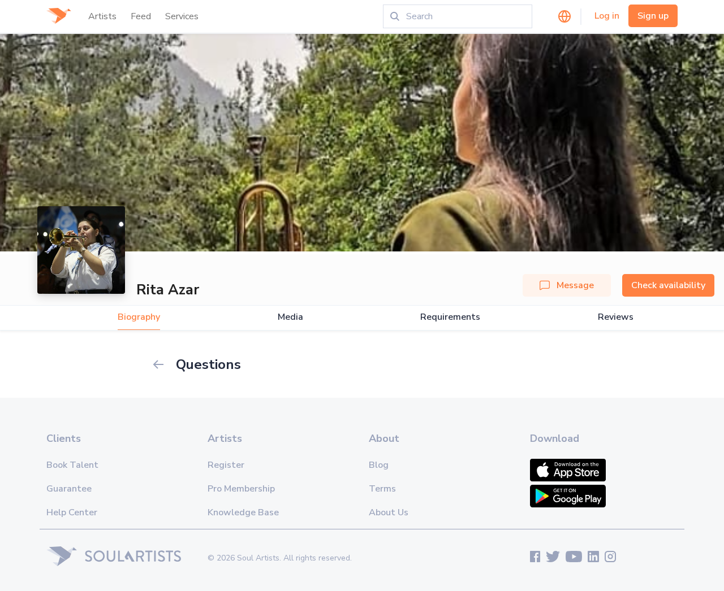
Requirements (450, 317)
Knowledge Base (243, 512)
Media (290, 317)
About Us (388, 512)
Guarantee (69, 488)
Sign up (653, 16)
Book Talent (72, 465)
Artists (102, 16)
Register (226, 465)
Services (182, 16)
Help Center (71, 512)
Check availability (668, 285)
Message (575, 285)
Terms (382, 488)
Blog (379, 465)
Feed (141, 16)
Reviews (616, 317)
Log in (606, 16)
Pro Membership (241, 488)
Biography (139, 317)
